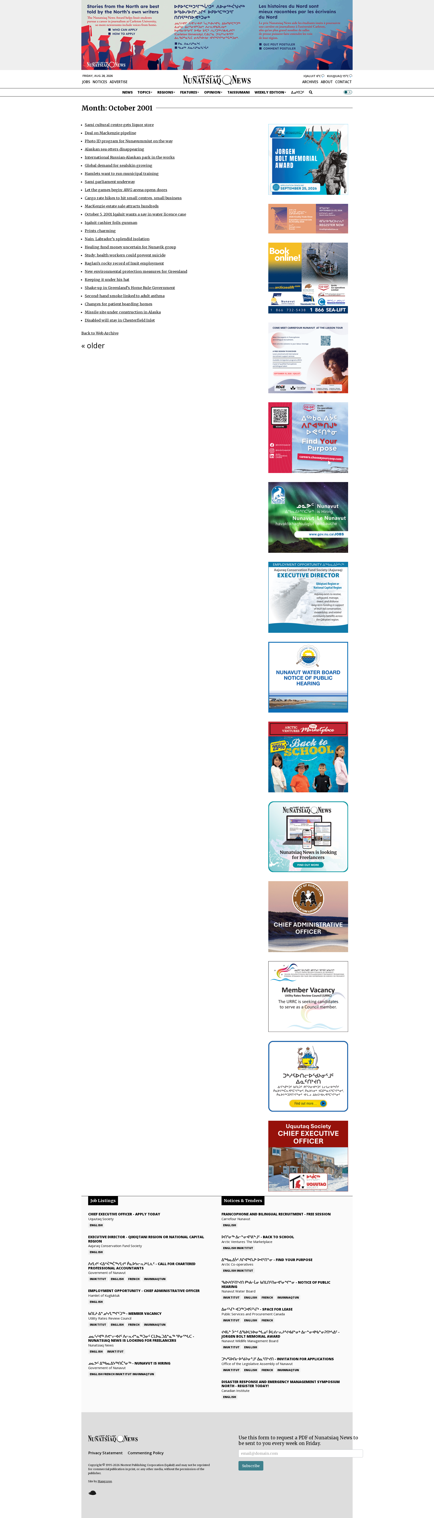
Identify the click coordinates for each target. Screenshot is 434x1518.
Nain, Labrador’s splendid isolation (117, 239)
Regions (165, 92)
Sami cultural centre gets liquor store (119, 124)
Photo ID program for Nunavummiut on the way (129, 141)
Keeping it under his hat (107, 279)
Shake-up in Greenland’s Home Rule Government (130, 287)
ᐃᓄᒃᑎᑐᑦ (297, 92)
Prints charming (100, 230)
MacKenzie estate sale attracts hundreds (122, 206)
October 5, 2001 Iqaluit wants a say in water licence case (135, 214)
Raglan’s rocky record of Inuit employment (124, 263)
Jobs (86, 82)
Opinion (212, 92)
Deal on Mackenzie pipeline (110, 133)
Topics (143, 92)
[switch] (348, 92)
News (127, 92)
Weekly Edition (269, 92)
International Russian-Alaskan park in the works (130, 157)
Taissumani (238, 92)
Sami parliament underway (110, 181)
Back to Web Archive (99, 333)
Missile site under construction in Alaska (123, 312)
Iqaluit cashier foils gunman (111, 222)
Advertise (118, 82)
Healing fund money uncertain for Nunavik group (130, 247)
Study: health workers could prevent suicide (125, 255)
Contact (343, 82)
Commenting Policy (146, 1452)
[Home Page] (217, 79)
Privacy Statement (105, 1452)
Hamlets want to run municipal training (122, 173)
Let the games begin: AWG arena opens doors (126, 190)
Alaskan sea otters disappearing (114, 149)
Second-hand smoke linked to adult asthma (125, 296)
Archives (310, 82)
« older (93, 345)
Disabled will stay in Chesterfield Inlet (120, 320)
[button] (92, 1492)
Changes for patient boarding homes (118, 304)
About (327, 82)
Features (188, 92)
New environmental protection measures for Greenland (136, 271)
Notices (100, 82)
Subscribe (251, 1466)
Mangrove (105, 1481)
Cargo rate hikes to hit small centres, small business (133, 198)
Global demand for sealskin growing (118, 165)
